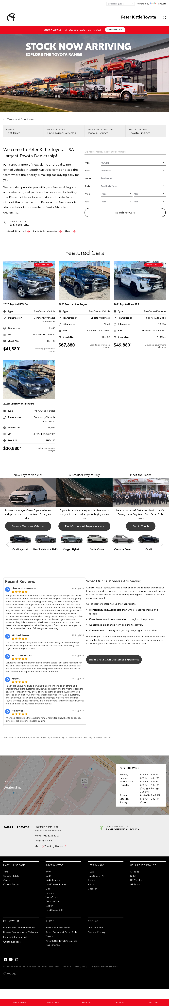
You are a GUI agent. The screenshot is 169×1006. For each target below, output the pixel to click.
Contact (94, 921)
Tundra (91, 880)
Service (51, 921)
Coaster (92, 888)
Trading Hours (53, 846)
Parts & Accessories (45, 231)
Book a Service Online (58, 927)
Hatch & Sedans (14, 865)
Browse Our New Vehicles (28, 526)
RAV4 (48, 871)
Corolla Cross (53, 901)
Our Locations (95, 927)
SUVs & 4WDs (54, 865)
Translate (161, 3)
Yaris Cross (52, 897)
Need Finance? (16, 231)
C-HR (48, 888)
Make (87, 170)
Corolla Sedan (11, 884)
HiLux (91, 871)
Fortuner (50, 892)
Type (87, 162)
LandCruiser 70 (96, 875)
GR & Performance (143, 865)
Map (37, 846)
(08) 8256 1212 (51, 835)
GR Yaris (134, 871)
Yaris (5, 871)
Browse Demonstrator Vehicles (20, 932)
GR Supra (135, 884)
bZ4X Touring (53, 880)
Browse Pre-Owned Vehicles (19, 927)
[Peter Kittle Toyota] (10, 17)
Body (87, 186)
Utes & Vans (96, 865)
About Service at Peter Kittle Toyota (61, 934)
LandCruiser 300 (54, 909)
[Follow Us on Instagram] (16, 959)
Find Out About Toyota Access (84, 526)
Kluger (49, 905)
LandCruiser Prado (56, 884)
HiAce (91, 884)
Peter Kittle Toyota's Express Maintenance (61, 942)
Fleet (68, 231)
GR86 (133, 875)
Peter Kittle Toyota (138, 17)
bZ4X (48, 875)
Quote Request (11, 941)
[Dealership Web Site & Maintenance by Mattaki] (9, 974)
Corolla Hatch (11, 875)
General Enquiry (96, 932)
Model (87, 178)
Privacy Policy (81, 966)
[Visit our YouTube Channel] (11, 959)
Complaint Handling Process (104, 966)
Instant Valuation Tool (15, 936)
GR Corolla (136, 880)
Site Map (67, 966)
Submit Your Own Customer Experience (114, 659)
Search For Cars (161, 152)
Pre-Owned (11, 921)
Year (86, 201)
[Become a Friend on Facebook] (5, 959)
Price (87, 193)
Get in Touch (141, 526)
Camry (6, 880)
